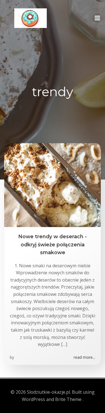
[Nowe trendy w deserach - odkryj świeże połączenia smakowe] (52, 185)
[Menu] (97, 18)
